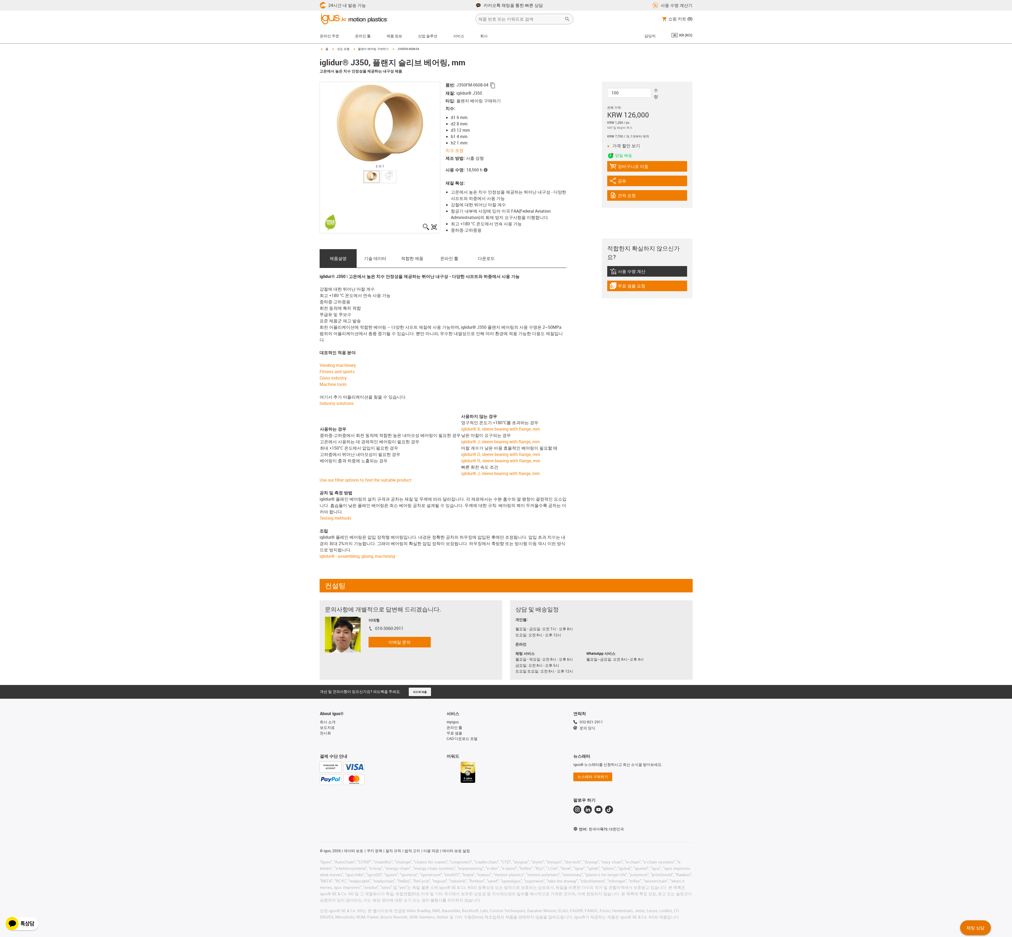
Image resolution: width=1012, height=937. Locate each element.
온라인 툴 (449, 258)
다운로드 (486, 258)
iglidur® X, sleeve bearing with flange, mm (500, 429)
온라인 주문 (329, 35)
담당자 (650, 35)
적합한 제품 (412, 258)
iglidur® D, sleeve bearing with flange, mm (500, 454)
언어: (589, 828)
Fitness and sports (337, 371)
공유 (624, 182)
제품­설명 (338, 258)
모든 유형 (343, 49)
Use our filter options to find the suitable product (366, 480)
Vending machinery (338, 365)
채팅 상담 (975, 928)
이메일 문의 (399, 642)
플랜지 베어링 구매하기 (373, 49)
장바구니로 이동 (629, 167)
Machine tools (333, 384)
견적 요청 (632, 197)
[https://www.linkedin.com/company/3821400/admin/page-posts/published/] (588, 809)
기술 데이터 (375, 258)
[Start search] (567, 19)
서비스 (458, 35)
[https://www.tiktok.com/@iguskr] (609, 809)
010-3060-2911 (389, 628)
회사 (484, 35)
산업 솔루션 (427, 35)
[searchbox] (520, 19)
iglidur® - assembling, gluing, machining (357, 556)
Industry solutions (337, 403)
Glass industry (333, 378)
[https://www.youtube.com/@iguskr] (598, 809)
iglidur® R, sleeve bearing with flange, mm (500, 461)
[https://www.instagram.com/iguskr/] (577, 809)
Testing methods (335, 518)
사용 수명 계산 (637, 272)
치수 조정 (455, 150)
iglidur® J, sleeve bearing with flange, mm (500, 442)
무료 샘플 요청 (631, 287)
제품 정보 (394, 35)
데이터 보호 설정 (456, 850)
